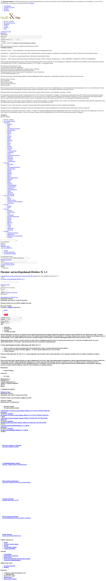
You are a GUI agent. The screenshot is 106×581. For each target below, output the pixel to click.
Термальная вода (12, 189)
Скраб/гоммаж (11, 186)
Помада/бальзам (11, 185)
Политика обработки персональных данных (17, 558)
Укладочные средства (13, 155)
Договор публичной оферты (12, 560)
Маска (9, 137)
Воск (8, 125)
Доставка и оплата (9, 7)
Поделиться (16, 307)
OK (2, 324)
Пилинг (9, 146)
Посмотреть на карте (10, 579)
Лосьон (9, 136)
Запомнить (5, 268)
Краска (9, 131)
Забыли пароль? (9, 263)
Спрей (9, 149)
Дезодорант (10, 215)
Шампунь (10, 156)
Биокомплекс (11, 212)
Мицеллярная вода (12, 177)
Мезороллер (10, 194)
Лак (8, 134)
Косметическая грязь (13, 216)
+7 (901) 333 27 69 (6, 31)
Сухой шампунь (11, 151)
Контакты (7, 10)
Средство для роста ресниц (15, 201)
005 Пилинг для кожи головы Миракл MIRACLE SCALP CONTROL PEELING (25, 415)
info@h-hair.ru (8, 577)
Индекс (3, 322)
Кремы (9, 133)
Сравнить (10, 307)
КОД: (2, 294)
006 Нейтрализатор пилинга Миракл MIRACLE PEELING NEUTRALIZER (23, 422)
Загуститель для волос (13, 128)
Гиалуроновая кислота (13, 167)
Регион (3, 319)
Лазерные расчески (12, 232)
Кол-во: (3, 289)
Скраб (9, 225)
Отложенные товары (10, 253)
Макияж (9, 173)
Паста (9, 143)
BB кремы (10, 164)
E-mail (2, 261)
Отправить (4, 115)
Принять (31, 3)
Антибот (3, 41)
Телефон (3, 38)
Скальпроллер (11, 161)
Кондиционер (11, 130)
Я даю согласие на (19, 43)
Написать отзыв (5, 284)
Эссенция (10, 159)
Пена (8, 145)
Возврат (6, 9)
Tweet (5, 310)
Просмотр (4, 412)
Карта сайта (7, 557)
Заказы (6, 250)
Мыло (9, 180)
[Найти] (16, 240)
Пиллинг (9, 183)
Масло (9, 139)
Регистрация (7, 259)
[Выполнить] (29, 258)
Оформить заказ (5, 246)
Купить (3, 292)
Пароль (3, 263)
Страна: (3, 317)
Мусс (8, 142)
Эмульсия (10, 158)
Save (7, 314)
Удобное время (5, 39)
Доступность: (4, 287)
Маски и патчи (11, 200)
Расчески (9, 148)
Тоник (9, 154)
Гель (8, 127)
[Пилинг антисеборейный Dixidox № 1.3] (13, 279)
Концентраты (11, 168)
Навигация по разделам (11, 555)
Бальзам (9, 124)
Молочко (9, 140)
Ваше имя (3, 36)
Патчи (9, 182)
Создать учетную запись (7, 264)
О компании (7, 6)
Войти (2, 259)
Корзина (3, 244)
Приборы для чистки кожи (14, 235)
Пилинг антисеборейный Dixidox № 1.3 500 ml (14, 430)
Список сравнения (9, 252)
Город (2, 321)
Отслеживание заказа (7, 258)
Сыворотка (10, 152)
